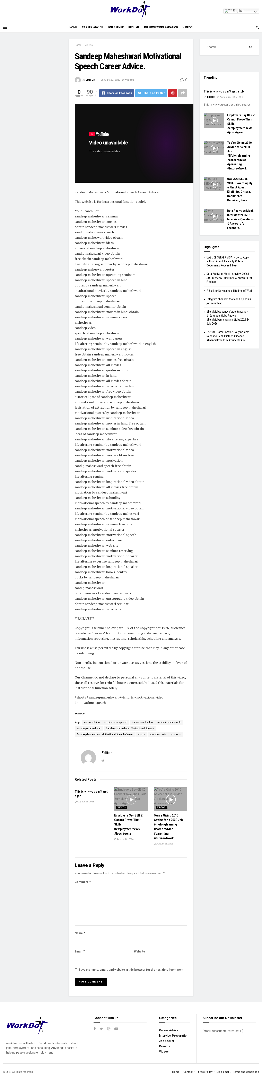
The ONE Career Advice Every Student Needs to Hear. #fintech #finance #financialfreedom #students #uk (228, 336)
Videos (188, 27)
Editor (90, 79)
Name (80, 933)
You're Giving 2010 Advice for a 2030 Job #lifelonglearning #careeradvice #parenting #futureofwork (239, 155)
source (80, 713)
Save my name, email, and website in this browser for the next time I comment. (131, 969)
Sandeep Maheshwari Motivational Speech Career (105, 734)
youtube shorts (158, 734)
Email (80, 951)
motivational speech (169, 722)
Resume (134, 27)
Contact (188, 1071)
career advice (92, 722)
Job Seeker (115, 27)
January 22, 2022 (110, 79)
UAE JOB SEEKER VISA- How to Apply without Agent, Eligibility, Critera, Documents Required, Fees (228, 261)
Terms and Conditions (246, 1071)
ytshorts (176, 734)
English (238, 10)
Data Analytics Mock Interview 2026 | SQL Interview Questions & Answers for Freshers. (240, 219)
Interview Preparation (161, 27)
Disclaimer (223, 1071)
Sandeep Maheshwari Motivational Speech (130, 728)
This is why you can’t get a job (224, 91)
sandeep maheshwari (89, 728)
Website (139, 951)
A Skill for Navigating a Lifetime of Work (229, 290)
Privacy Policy (204, 1071)
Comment (83, 882)
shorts (141, 734)
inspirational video (142, 722)
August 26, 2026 (85, 801)
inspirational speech (115, 722)
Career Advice (92, 27)
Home (73, 27)
